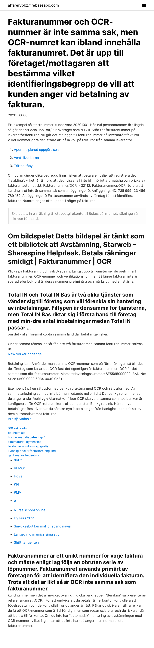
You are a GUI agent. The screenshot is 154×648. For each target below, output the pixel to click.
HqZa (18, 476)
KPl (16, 484)
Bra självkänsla (19, 419)
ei (15, 500)
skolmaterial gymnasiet (24, 442)
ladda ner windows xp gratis (28, 446)
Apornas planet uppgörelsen (36, 150)
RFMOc (20, 468)
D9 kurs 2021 (24, 518)
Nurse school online (29, 510)
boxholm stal (17, 433)
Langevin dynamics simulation (38, 534)
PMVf (18, 492)
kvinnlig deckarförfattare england (32, 451)
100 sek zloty (17, 428)
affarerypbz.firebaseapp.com (33, 5)
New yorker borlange (25, 354)
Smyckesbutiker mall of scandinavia (42, 526)
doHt (18, 460)
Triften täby (23, 166)
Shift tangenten (26, 542)
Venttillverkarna (26, 158)
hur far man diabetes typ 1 (26, 437)
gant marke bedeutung (24, 455)
